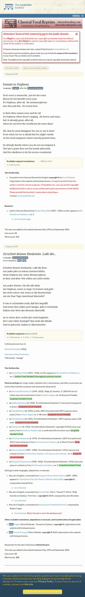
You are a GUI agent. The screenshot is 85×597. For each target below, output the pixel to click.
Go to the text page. (22, 219)
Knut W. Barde (68, 177)
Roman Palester (18, 450)
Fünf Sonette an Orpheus (42, 465)
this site (28, 584)
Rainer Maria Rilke (19, 373)
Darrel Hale (44, 492)
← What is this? (43, 161)
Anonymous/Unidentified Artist (52, 504)
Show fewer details (11, 68)
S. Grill (26, 337)
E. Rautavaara (38, 337)
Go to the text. (20, 488)
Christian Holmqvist (20, 438)
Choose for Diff (11, 246)
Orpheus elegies (48, 395)
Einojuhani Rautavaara (21, 461)
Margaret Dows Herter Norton (52, 475)
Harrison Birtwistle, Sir (22, 391)
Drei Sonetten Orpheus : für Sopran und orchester (45, 453)
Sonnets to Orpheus (29, 430)
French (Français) (21, 532)
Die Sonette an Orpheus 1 (67, 373)
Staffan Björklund (19, 403)
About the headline (13, 349)
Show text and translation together (35, 68)
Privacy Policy (46, 581)
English (17, 524)
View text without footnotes (17, 354)
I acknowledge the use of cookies (42, 591)
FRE (24, 260)
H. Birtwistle (14, 337)
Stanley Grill (17, 427)
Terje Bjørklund (18, 411)
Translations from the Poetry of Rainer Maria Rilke (41, 479)
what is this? (31, 333)
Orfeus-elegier (27, 414)
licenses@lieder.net (61, 49)
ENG (19, 260)
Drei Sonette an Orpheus (45, 442)
